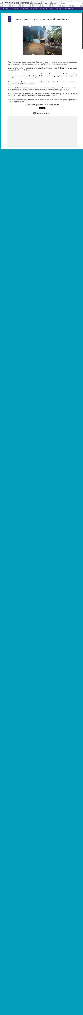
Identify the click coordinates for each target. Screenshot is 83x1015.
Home (14, 8)
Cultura (51, 8)
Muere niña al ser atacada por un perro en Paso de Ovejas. (42, 19)
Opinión (45, 8)
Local (19, 8)
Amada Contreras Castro (52, 105)
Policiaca (38, 8)
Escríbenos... (59, 8)
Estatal (32, 8)
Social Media (69, 8)
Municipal (25, 8)
